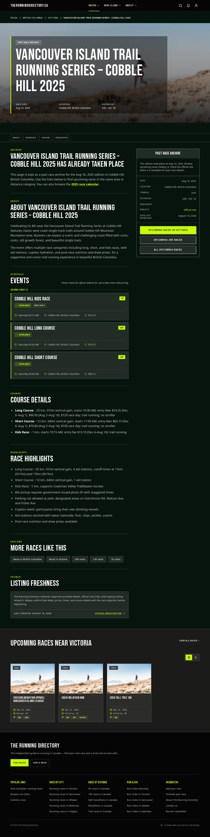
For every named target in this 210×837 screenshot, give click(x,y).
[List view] (195, 657)
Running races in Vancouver (64, 794)
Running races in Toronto (63, 788)
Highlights (61, 137)
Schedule (30, 137)
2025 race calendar (85, 184)
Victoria (53, 18)
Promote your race (176, 794)
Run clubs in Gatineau (139, 811)
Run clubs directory (137, 788)
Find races (19, 762)
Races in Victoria (58, 559)
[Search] (180, 5)
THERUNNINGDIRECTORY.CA (29, 5)
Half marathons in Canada (102, 799)
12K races (98, 559)
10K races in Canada (99, 794)
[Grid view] (189, 657)
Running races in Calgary (63, 811)
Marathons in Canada (100, 805)
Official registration (108, 613)
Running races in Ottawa (63, 799)
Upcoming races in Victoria (168, 230)
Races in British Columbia (27, 559)
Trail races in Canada (99, 811)
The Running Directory (35, 745)
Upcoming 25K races (168, 239)
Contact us (172, 805)
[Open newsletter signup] (188, 5)
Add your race (173, 788)
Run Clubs (111, 5)
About (130, 5)
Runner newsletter (176, 811)
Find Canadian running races (26, 788)
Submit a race (18, 799)
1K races (115, 559)
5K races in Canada (98, 788)
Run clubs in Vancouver (140, 799)
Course (46, 137)
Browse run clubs (20, 794)
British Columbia (33, 18)
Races (92, 5)
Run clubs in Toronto (138, 794)
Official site (190, 209)
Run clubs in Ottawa (138, 805)
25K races (80, 559)
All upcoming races (168, 249)
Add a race (40, 762)
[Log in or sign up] (196, 5)
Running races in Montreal (64, 805)
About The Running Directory (182, 799)
